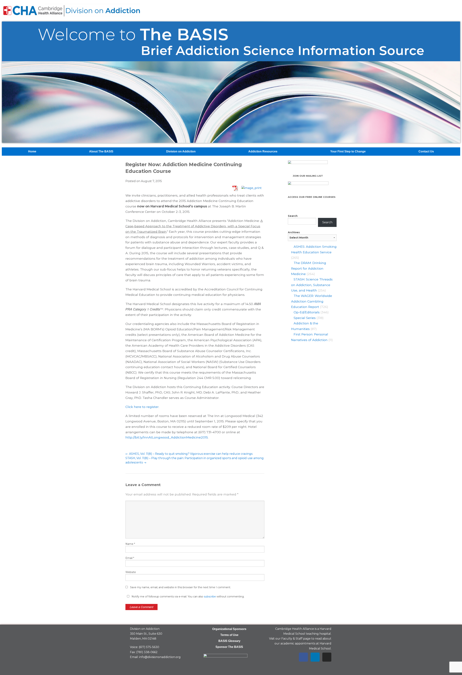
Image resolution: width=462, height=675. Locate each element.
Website (130, 572)
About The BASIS (101, 151)
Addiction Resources (262, 151)
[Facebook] (303, 657)
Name (130, 544)
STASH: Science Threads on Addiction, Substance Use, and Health (312, 284)
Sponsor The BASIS (229, 646)
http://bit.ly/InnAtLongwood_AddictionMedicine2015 (166, 437)
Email (129, 558)
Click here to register (142, 407)
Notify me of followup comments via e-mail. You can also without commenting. (187, 596)
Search (293, 216)
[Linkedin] (315, 657)
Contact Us (426, 151)
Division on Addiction (181, 151)
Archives (294, 232)
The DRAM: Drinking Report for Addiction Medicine (308, 268)
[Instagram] (326, 657)
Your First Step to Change (348, 151)
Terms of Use (229, 634)
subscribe (210, 596)
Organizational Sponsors (229, 629)
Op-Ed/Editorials (307, 312)
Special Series (305, 318)
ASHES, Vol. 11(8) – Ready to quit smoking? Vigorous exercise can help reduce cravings (188, 453)
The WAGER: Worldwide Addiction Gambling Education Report (311, 301)
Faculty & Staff (291, 638)
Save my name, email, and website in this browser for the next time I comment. (180, 587)
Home (32, 151)
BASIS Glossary (229, 640)
